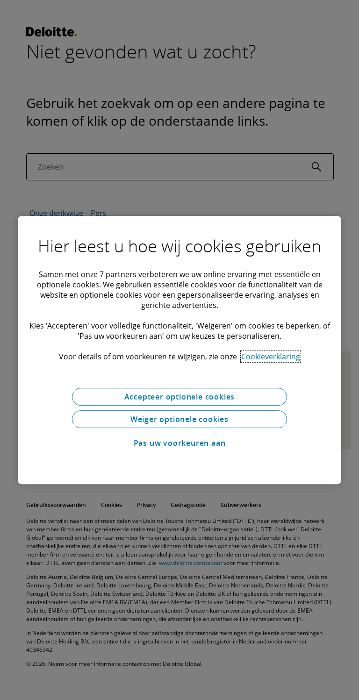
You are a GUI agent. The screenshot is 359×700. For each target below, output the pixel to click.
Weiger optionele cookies (179, 419)
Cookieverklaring (270, 356)
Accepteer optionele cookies (179, 397)
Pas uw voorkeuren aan (180, 443)
